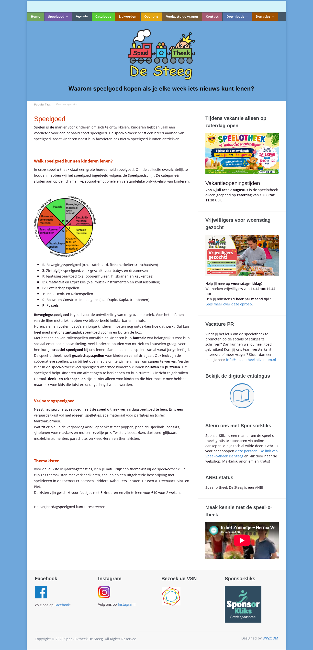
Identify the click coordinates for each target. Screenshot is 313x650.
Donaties (263, 16)
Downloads (235, 16)
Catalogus (103, 16)
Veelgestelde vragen (182, 16)
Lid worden (127, 16)
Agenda (82, 16)
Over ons (151, 16)
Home (35, 16)
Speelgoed (56, 16)
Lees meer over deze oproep (228, 304)
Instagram (126, 604)
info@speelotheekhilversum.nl (251, 359)
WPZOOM (270, 638)
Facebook (62, 605)
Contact (212, 16)
